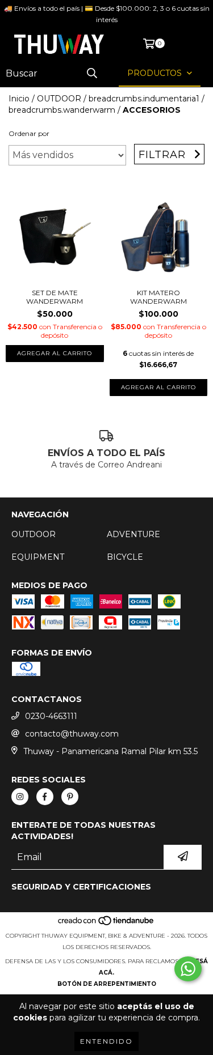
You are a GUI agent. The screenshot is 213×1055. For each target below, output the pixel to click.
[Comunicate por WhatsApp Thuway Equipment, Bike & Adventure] (188, 968)
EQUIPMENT (37, 557)
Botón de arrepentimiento (106, 984)
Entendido (106, 1041)
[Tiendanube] (106, 924)
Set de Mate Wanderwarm (54, 296)
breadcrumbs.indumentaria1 (144, 98)
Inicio (19, 98)
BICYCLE (125, 557)
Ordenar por (29, 133)
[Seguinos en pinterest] (69, 796)
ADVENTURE (133, 534)
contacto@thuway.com (72, 734)
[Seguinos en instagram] (19, 796)
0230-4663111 (51, 716)
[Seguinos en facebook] (44, 796)
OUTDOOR (59, 98)
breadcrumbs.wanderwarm (62, 110)
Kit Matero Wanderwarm (158, 296)
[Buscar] (92, 73)
